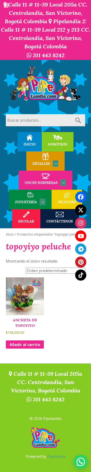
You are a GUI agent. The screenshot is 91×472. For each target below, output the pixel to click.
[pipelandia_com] (80, 223)
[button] (81, 462)
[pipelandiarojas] (80, 236)
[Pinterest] (80, 262)
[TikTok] (80, 275)
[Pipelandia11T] (80, 210)
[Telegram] (80, 249)
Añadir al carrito (25, 344)
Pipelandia (56, 456)
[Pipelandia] (45, 84)
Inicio (10, 234)
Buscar (78, 120)
